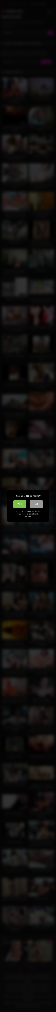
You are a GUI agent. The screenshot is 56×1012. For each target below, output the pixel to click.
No (36, 504)
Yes (19, 504)
